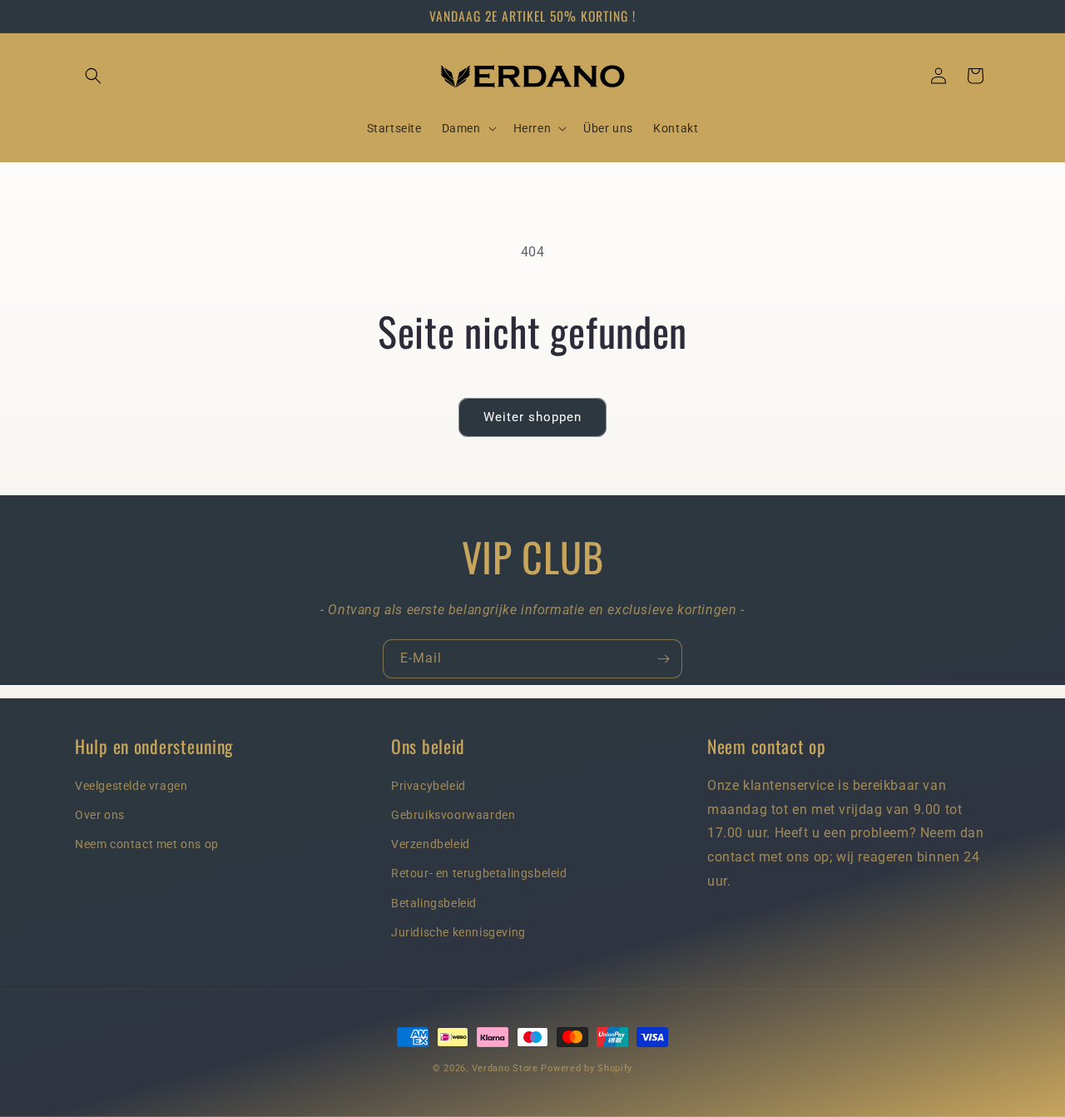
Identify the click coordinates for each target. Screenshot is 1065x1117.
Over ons (100, 815)
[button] (93, 75)
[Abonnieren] (663, 658)
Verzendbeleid (430, 844)
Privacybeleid (428, 785)
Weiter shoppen (532, 417)
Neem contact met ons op (147, 844)
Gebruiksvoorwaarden (453, 815)
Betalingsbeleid (434, 903)
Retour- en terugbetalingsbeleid (479, 874)
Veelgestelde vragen (131, 785)
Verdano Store (505, 1068)
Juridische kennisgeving (458, 932)
